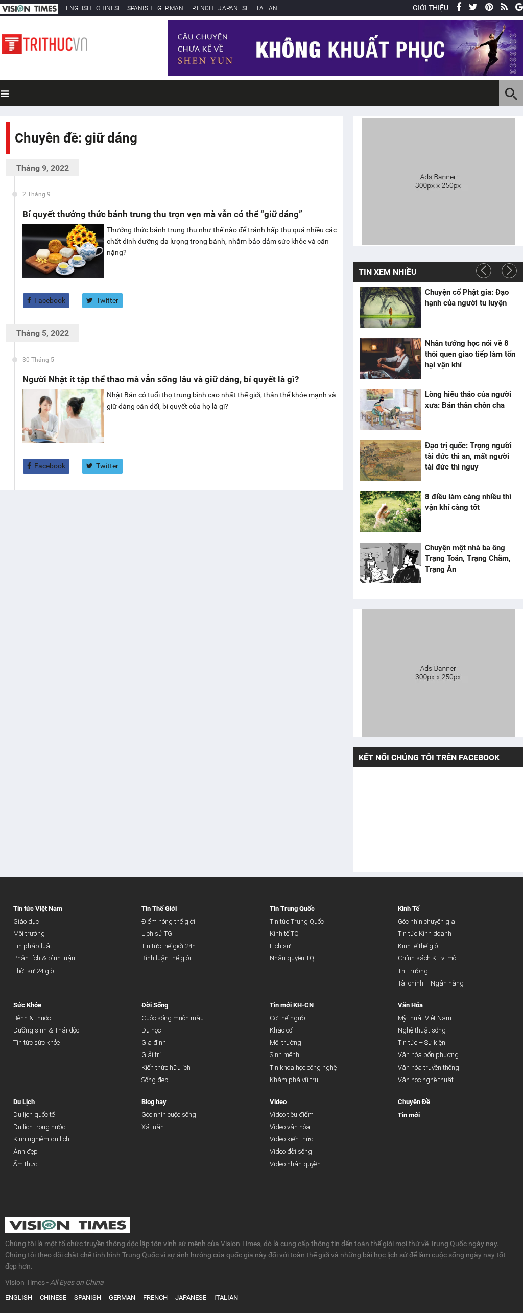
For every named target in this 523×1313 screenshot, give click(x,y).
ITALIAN (265, 8)
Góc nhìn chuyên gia (426, 921)
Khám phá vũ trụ (294, 1080)
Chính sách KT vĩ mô (427, 958)
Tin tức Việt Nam (37, 908)
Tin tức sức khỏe (36, 1042)
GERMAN (170, 8)
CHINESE (109, 8)
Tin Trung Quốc (292, 908)
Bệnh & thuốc (32, 1018)
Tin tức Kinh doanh (424, 933)
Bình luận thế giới (166, 958)
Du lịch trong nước (39, 1127)
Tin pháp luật (32, 946)
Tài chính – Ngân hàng (431, 983)
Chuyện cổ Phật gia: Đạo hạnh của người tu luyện (467, 298)
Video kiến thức (291, 1139)
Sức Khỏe (27, 1005)
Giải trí (151, 1055)
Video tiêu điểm (292, 1114)
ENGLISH (78, 8)
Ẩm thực (25, 1164)
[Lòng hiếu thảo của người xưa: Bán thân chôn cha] (390, 409)
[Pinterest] (489, 8)
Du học (151, 1030)
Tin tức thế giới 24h (168, 946)
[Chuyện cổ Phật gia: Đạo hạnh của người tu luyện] (390, 307)
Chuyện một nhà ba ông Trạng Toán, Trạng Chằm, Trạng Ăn (468, 558)
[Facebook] (458, 8)
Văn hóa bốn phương (428, 1055)
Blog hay (154, 1102)
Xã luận (152, 1127)
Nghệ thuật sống (422, 1030)
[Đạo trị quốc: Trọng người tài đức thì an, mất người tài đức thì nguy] (390, 460)
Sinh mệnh (284, 1055)
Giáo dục (26, 921)
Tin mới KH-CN (292, 1005)
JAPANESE (233, 8)
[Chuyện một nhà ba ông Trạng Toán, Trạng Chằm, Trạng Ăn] (390, 563)
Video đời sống (291, 1151)
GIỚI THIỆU (430, 8)
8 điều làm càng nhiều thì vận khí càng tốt (468, 502)
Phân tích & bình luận (44, 958)
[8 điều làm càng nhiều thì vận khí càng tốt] (390, 511)
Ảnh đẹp (25, 1151)
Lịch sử (280, 946)
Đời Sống (154, 1005)
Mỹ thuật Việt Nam (424, 1018)
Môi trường (29, 933)
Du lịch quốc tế (34, 1114)
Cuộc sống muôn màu (172, 1018)
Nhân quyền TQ (292, 958)
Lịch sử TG (156, 933)
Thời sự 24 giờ (33, 971)
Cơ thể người (288, 1018)
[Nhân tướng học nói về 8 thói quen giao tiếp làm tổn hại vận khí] (390, 358)
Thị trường (413, 971)
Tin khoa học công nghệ (303, 1067)
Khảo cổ (281, 1030)
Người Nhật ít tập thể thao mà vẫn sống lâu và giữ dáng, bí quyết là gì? (160, 379)
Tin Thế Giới (159, 908)
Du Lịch (24, 1102)
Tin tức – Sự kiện (421, 1042)
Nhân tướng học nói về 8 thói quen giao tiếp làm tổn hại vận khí (470, 354)
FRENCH (200, 8)
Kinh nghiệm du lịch (41, 1139)
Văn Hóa (410, 1005)
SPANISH (139, 8)
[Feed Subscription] (17, 156)
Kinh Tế (408, 908)
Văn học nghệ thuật (426, 1080)
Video (278, 1102)
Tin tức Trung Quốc (297, 921)
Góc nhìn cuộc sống (168, 1114)
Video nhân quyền (295, 1164)
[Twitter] (473, 8)
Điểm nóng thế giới (168, 921)
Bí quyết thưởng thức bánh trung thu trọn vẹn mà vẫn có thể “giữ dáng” (162, 214)
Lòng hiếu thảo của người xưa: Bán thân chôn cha (468, 400)
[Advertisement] (438, 180)
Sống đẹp (155, 1080)
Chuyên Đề (414, 1102)
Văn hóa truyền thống (428, 1067)
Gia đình (153, 1042)
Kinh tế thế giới (419, 946)
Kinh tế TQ (284, 933)
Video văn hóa (290, 1127)
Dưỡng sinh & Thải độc (46, 1030)
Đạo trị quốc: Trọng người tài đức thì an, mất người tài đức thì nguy (468, 456)
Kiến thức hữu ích (166, 1067)
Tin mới (409, 1115)
